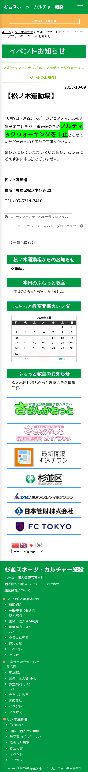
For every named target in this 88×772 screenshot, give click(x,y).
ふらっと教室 (18, 637)
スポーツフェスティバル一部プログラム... (39, 217)
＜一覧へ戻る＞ (22, 242)
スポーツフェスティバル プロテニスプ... (48, 226)
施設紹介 (15, 604)
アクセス (15, 655)
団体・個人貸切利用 (23, 621)
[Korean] (39, 545)
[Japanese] (31, 545)
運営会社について (17, 590)
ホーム (9, 577)
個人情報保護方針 (31, 577)
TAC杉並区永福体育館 (23, 599)
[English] (23, 545)
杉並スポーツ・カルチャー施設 (33, 7)
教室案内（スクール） (26, 736)
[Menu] (80, 7)
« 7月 (25, 359)
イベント (15, 649)
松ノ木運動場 (17, 719)
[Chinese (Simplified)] (15, 545)
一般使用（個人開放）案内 (22, 612)
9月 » (62, 359)
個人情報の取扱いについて (24, 583)
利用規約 (53, 583)
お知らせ (15, 643)
